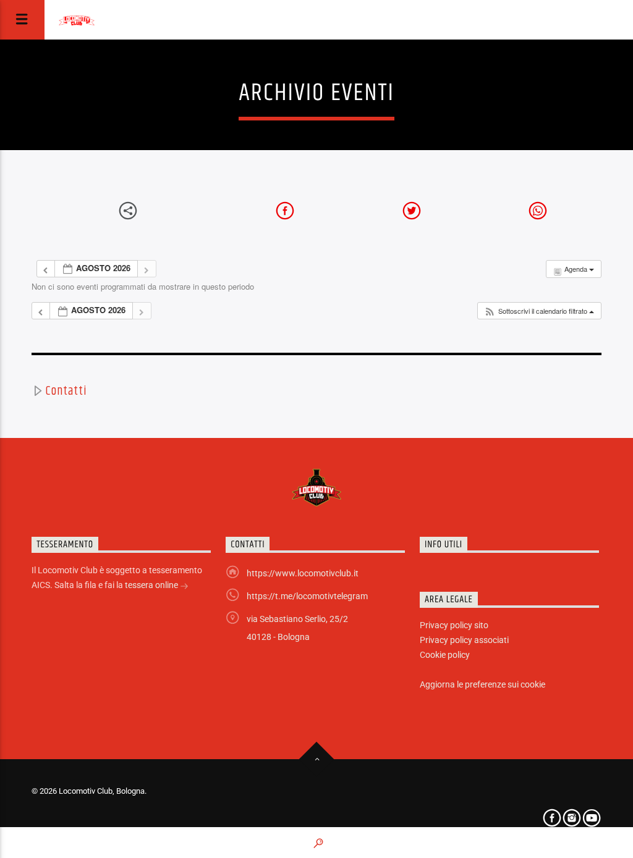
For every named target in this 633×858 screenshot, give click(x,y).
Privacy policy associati (464, 640)
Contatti (66, 391)
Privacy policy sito (454, 625)
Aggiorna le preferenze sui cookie (482, 684)
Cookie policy (445, 655)
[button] (539, 311)
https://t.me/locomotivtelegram (307, 596)
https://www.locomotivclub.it (303, 573)
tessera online (152, 585)
